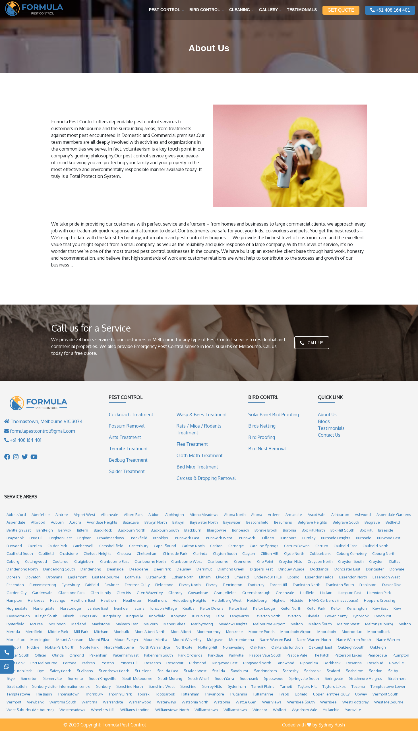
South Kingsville (103, 678)
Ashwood (363, 514)
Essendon (15, 584)
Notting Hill (207, 647)
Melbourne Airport (269, 624)
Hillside (296, 600)
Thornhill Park (120, 694)
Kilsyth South (46, 616)
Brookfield (138, 538)
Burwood (14, 545)
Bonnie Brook (265, 530)
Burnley (308, 538)
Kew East (380, 608)
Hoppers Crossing (379, 600)
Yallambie (331, 709)
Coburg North (383, 553)
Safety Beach (60, 670)
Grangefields (225, 592)
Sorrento (75, 678)
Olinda (58, 655)
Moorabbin (326, 631)
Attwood (38, 522)
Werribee (328, 702)
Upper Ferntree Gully (331, 694)
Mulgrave (215, 639)
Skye (11, 678)
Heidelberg (257, 600)
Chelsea (124, 553)
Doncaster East (347, 569)
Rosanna (354, 663)
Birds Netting (262, 426)
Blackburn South (165, 530)
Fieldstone (164, 584)
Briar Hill (37, 538)
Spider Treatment (127, 471)
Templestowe (18, 694)
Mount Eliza (99, 639)
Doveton (33, 577)
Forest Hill (278, 584)
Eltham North (182, 577)
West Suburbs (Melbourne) (30, 709)
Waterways (166, 702)
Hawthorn (109, 600)
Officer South (18, 655)
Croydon (376, 561)
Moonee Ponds (262, 631)
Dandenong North (22, 569)
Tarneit (286, 686)
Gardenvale (42, 592)
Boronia (289, 530)
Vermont (14, 702)
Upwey (361, 694)
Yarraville (353, 709)
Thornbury (94, 694)
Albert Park (133, 514)
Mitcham (101, 631)
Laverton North (267, 616)
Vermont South (385, 694)
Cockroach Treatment (131, 414)
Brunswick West (218, 538)
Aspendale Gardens (393, 514)
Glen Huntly (100, 592)
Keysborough (18, 616)
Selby (393, 670)
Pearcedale (377, 655)
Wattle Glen (246, 702)
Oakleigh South (351, 647)
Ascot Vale (317, 514)
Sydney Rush (331, 725)
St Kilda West (195, 670)
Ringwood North (257, 663)
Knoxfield (157, 616)
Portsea (69, 663)
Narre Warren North (314, 639)
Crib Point (265, 561)
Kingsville (134, 616)
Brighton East (60, 538)
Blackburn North (131, 530)
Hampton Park (379, 592)
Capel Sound (165, 545)
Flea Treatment (192, 444)
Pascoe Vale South (265, 655)
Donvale (397, 569)
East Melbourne (105, 577)
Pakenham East (125, 655)
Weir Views (272, 702)
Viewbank (35, 702)
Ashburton (340, 514)
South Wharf (198, 678)
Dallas (394, 561)
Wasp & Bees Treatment (202, 414)
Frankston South (340, 584)
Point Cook (16, 663)
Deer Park (162, 569)
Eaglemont (77, 577)
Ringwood (285, 663)
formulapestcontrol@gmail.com (42, 431)
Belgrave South (346, 522)
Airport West (84, 514)
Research (152, 663)
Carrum (321, 545)
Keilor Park (316, 608)
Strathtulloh (16, 686)
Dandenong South (59, 569)
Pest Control (164, 9)
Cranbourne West (186, 561)
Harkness (36, 600)
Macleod (78, 624)
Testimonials (302, 9)
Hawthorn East (83, 600)
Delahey (184, 569)
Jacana (138, 608)
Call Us (314, 342)
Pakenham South (158, 655)
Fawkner (112, 584)
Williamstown (206, 709)
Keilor (336, 608)
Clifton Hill (269, 553)
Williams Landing (135, 709)
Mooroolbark (378, 631)
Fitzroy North (189, 584)
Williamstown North (172, 709)
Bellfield (393, 522)
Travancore (214, 694)
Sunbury (103, 686)
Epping (293, 577)
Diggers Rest (261, 569)
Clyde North (294, 553)
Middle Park (58, 631)
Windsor (260, 709)
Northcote (184, 647)
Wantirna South (62, 702)
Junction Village (163, 608)
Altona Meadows (204, 514)
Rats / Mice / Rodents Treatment (199, 429)
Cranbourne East (114, 561)
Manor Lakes (174, 624)
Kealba (188, 608)
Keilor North (291, 608)
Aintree (61, 514)
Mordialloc (16, 639)
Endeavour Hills (268, 577)
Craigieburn (84, 561)
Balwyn (178, 522)
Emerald (242, 577)
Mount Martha (155, 639)
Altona (256, 514)
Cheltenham (147, 553)
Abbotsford (16, 514)
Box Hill (366, 530)
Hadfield (307, 592)
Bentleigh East (19, 530)
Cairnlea (35, 545)
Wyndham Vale (304, 709)
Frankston (367, 584)
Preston (107, 663)
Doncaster (375, 569)
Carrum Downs (297, 545)
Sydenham (237, 686)
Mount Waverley (187, 639)
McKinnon (57, 624)
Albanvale (109, 514)
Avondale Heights (102, 522)
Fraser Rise (392, 584)
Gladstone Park (71, 592)
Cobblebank (320, 553)
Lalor (220, 616)
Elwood (222, 577)
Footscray (256, 584)
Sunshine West (161, 686)
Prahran (88, 663)
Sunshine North (129, 686)
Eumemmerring (43, 584)
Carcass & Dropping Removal (206, 478)
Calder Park (57, 545)
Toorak (144, 694)
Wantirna (89, 702)
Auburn (57, 522)
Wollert (279, 709)
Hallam (326, 592)
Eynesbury (71, 584)
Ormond (76, 655)
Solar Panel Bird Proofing (273, 414)
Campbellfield (111, 545)
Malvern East (127, 624)
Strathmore (397, 678)
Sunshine (188, 686)
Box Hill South (342, 530)
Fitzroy (211, 584)
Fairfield (92, 584)
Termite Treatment (128, 448)
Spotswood (274, 678)
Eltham (204, 577)
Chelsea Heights (97, 553)
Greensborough (256, 592)
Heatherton (132, 600)
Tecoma (358, 686)
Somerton (29, 678)
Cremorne (242, 561)
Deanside (115, 569)
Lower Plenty (336, 616)
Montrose (234, 631)
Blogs (324, 421)
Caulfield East (345, 545)
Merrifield (34, 631)
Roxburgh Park (19, 670)
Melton (297, 624)
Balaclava (131, 522)
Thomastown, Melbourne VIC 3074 (45, 421)
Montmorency (208, 631)
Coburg (13, 561)
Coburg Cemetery (351, 553)
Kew (397, 608)
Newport (14, 647)
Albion (154, 514)
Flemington (232, 584)
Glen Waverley (150, 592)
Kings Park (89, 616)
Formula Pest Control (124, 725)
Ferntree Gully (137, 584)
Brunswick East (186, 538)
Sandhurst (239, 670)
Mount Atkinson (69, 639)
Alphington (174, 514)
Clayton (248, 553)
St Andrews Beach (114, 670)
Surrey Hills (212, 686)
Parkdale (215, 655)
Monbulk (121, 631)
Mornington (40, 639)
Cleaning (239, 9)
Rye (41, 670)
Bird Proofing (261, 437)
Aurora (75, 522)
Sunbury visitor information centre (61, 686)
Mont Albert (181, 631)
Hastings (57, 600)
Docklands (319, 569)
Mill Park (81, 631)
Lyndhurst (382, 616)
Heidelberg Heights (189, 600)
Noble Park (89, 647)
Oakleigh (378, 647)
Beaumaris (283, 522)
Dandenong (90, 569)
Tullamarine (263, 694)
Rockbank (332, 663)
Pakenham (98, 655)
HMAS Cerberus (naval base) (333, 600)
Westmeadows (72, 709)
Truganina (238, 694)
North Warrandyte (155, 647)
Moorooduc (352, 631)
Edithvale (133, 577)
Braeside (385, 530)
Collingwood (36, 561)
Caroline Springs (264, 545)
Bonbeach (240, 530)
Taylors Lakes (334, 686)
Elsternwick (156, 577)
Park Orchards (190, 655)
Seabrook (312, 670)
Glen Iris (124, 592)
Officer (40, 655)
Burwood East (388, 538)
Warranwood (140, 702)
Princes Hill (129, 663)
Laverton (293, 616)
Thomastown (69, 694)
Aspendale (16, 522)
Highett (278, 600)
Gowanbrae (198, 592)
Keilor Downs (212, 608)
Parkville (236, 655)
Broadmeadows (110, 538)
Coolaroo (61, 561)
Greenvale (285, 592)
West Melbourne (388, 702)
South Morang (170, 678)
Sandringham (265, 670)
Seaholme (354, 670)
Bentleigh (44, 530)
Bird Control (204, 9)
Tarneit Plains (262, 686)
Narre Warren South (353, 639)
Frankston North (306, 584)
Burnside (363, 538)
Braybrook (15, 538)
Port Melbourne (43, 663)
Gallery (268, 9)
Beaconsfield (257, 522)
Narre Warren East (275, 639)
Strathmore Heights (365, 678)
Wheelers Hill (103, 709)
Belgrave (372, 522)
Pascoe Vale (297, 655)
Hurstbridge (70, 608)
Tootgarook (165, 694)
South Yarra (224, 678)
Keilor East (238, 608)
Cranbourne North (149, 561)
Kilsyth (68, 616)
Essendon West (386, 577)
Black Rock (103, 530)
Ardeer (274, 514)
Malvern (151, 624)
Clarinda (200, 553)
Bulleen (267, 538)
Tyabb (284, 694)
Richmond (197, 663)
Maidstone (101, 624)
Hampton (14, 600)
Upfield (301, 694)
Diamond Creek (231, 569)
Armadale (293, 514)
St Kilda (218, 670)
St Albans (85, 670)
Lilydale (313, 616)
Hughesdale (17, 608)
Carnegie (236, 545)
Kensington (357, 608)
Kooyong (179, 616)
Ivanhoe (121, 608)
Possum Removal (126, 426)
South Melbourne (137, 678)
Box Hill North (313, 530)
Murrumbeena (241, 639)
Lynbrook (361, 616)
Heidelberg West (226, 600)
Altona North (234, 514)
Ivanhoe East (97, 608)
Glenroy (175, 592)
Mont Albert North (150, 631)
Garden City (16, 592)
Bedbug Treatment (128, 460)
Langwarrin (239, 616)
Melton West (348, 624)
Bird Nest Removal (267, 448)
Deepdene (138, 569)
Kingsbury (112, 616)
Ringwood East (224, 663)
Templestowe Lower (388, 686)
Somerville (52, 678)
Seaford (333, 670)
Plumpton (401, 655)
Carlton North (193, 545)
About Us (327, 414)
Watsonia (222, 702)
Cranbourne (218, 561)
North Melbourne (119, 647)
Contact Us (329, 435)
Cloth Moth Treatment (200, 455)
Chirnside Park (175, 553)
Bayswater (232, 522)
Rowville (396, 663)
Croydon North (320, 561)
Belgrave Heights (312, 522)
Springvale (333, 678)
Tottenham (190, 694)
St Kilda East (167, 670)
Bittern (82, 530)
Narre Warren (388, 639)
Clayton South (225, 553)
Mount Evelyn (126, 639)
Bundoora (288, 538)
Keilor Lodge (264, 608)
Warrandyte (113, 702)
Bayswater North (204, 522)
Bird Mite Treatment (197, 467)
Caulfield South (20, 553)
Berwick (64, 530)
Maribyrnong (202, 624)
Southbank (249, 678)
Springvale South (304, 678)
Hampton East (349, 592)
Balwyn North (155, 522)
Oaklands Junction (287, 647)
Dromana (54, 577)
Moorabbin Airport (296, 631)
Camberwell (83, 545)
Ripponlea (309, 663)
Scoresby (290, 670)
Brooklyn (160, 538)
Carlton (216, 545)
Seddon (375, 670)
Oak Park (258, 647)
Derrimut (204, 569)
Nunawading (234, 647)
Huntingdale (44, 608)
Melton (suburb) (379, 624)
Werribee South (300, 702)
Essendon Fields (319, 577)
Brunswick (246, 538)
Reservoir (174, 663)
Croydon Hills (290, 561)
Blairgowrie (216, 530)
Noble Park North (59, 647)
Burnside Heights (335, 538)
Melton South (320, 624)
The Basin (44, 694)
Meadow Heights (233, 624)
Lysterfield (15, 624)
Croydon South (350, 561)
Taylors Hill (307, 686)
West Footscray (355, 702)
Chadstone (68, 553)
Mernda (13, 631)
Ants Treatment (125, 437)
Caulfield (46, 553)
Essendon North (353, 577)
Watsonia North (195, 702)
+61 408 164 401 (25, 440)
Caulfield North (375, 545)
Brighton (84, 538)
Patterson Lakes (348, 655)
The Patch (321, 655)
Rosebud (375, 663)
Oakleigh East (320, 647)
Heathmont (157, 600)
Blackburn (192, 530)
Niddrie (33, 647)
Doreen (13, 577)
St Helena (143, 670)
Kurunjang (201, 616)
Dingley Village (291, 569)
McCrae (36, 624)
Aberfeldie (41, 514)
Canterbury (138, 545)
